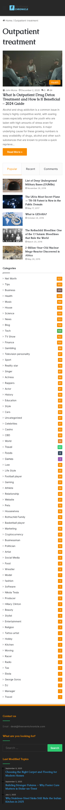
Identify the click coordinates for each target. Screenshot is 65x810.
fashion (9, 580)
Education (10, 400)
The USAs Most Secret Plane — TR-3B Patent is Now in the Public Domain (43, 200)
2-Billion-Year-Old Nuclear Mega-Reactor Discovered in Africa (42, 251)
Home (8, 20)
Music (8, 301)
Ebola (8, 673)
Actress (9, 377)
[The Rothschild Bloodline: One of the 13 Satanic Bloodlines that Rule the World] (13, 235)
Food (7, 563)
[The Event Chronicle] (19, 8)
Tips (7, 284)
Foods (8, 452)
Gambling (10, 348)
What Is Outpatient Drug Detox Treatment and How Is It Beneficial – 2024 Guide (31, 99)
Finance (9, 342)
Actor (8, 388)
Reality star (11, 365)
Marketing (10, 528)
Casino (9, 429)
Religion (9, 627)
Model (8, 575)
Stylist (8, 615)
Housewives (12, 511)
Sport (8, 359)
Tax (7, 667)
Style (8, 406)
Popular (12, 169)
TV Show (10, 336)
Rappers (9, 383)
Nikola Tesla (12, 592)
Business (10, 290)
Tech (8, 330)
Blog (7, 324)
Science (9, 313)
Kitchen (9, 644)
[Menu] (4, 9)
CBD (7, 435)
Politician (10, 546)
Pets (7, 505)
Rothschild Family (15, 517)
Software (10, 586)
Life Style (10, 470)
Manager (10, 691)
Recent (30, 169)
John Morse (11, 90)
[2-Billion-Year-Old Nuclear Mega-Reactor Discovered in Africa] (13, 252)
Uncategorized (13, 417)
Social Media (12, 557)
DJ (6, 685)
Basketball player (15, 522)
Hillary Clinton (13, 604)
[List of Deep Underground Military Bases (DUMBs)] (13, 185)
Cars (7, 412)
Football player (13, 476)
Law (7, 464)
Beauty (9, 609)
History (9, 394)
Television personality (17, 354)
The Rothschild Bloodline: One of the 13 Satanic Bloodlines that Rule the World (43, 234)
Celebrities (11, 423)
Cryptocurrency (14, 534)
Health (8, 295)
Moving (9, 650)
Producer (10, 598)
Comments (51, 169)
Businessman (12, 540)
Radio (8, 662)
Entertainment (13, 621)
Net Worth (11, 278)
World (8, 441)
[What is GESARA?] (13, 219)
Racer (8, 656)
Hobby (8, 638)
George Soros (13, 679)
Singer (8, 371)
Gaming (9, 482)
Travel (8, 446)
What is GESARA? (36, 214)
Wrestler (10, 569)
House (8, 307)
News (8, 319)
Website (9, 499)
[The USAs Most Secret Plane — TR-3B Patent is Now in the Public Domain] (13, 202)
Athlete (9, 488)
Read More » (14, 151)
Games (9, 458)
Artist (8, 551)
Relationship (12, 493)
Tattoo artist (12, 633)
